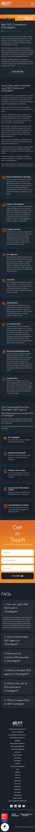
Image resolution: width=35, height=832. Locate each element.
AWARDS (17, 772)
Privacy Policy (17, 798)
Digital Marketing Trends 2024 (18, 801)
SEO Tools (18, 784)
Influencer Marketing (17, 749)
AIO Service (17, 752)
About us (17, 775)
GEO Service (17, 758)
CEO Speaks (17, 792)
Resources (17, 786)
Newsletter (17, 789)
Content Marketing (17, 732)
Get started (16, 576)
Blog (17, 769)
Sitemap (17, 763)
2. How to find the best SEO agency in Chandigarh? (16, 640)
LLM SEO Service (17, 755)
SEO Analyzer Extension (17, 766)
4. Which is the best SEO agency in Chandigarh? (17, 672)
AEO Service (17, 761)
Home (2, 31)
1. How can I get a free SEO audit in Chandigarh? (16, 608)
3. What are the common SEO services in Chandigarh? (16, 657)
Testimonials (17, 795)
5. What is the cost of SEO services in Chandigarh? (15, 687)
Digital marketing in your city (17, 735)
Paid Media (17, 740)
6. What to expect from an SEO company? (16, 702)
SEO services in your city (17, 738)
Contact (17, 778)
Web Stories (17, 781)
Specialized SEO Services (17, 743)
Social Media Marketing (17, 746)
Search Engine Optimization (17, 729)
